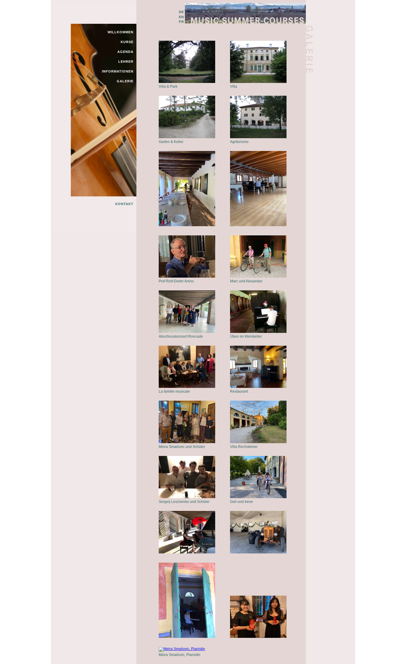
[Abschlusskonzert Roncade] (187, 332)
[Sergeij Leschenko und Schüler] (187, 497)
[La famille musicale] (187, 387)
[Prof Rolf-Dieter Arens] (187, 276)
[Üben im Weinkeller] (258, 332)
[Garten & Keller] (187, 137)
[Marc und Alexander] (258, 276)
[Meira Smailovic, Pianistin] (182, 649)
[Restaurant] (258, 387)
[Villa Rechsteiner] (258, 442)
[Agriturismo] (258, 137)
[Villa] (258, 82)
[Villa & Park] (187, 82)
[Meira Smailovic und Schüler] (187, 442)
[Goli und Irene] (258, 497)
